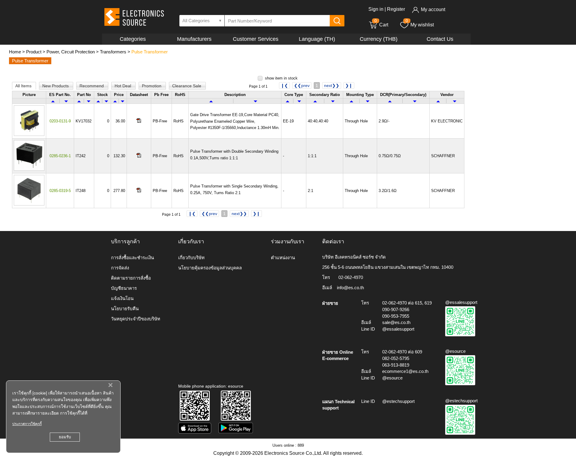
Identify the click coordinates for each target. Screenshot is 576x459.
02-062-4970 (350, 277)
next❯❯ (331, 85)
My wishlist (422, 24)
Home (15, 51)
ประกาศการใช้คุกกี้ (27, 424)
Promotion (152, 85)
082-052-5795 (395, 358)
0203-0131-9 (60, 121)
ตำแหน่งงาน (283, 257)
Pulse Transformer (149, 51)
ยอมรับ (65, 437)
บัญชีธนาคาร (124, 288)
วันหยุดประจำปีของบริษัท (135, 318)
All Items (24, 85)
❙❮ (284, 85)
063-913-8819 (395, 365)
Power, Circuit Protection (70, 51)
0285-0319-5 (60, 190)
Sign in (375, 9)
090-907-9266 (395, 309)
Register (396, 9)
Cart (381, 24)
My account (433, 9)
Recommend (92, 85)
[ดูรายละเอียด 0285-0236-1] (29, 169)
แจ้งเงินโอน (122, 298)
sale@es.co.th (396, 322)
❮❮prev (302, 85)
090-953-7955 (395, 316)
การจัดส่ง (120, 267)
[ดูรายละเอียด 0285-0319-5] (29, 204)
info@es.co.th (350, 287)
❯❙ (348, 85)
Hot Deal (123, 85)
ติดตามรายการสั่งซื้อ (131, 277)
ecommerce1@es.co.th (405, 371)
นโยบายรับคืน (125, 308)
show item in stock (281, 78)
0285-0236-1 (60, 156)
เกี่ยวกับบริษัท (191, 257)
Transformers (113, 51)
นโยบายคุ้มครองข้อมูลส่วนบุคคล (210, 267)
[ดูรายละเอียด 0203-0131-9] (29, 134)
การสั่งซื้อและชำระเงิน (132, 257)
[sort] (53, 101)
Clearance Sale (187, 85)
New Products (56, 85)
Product (33, 51)
